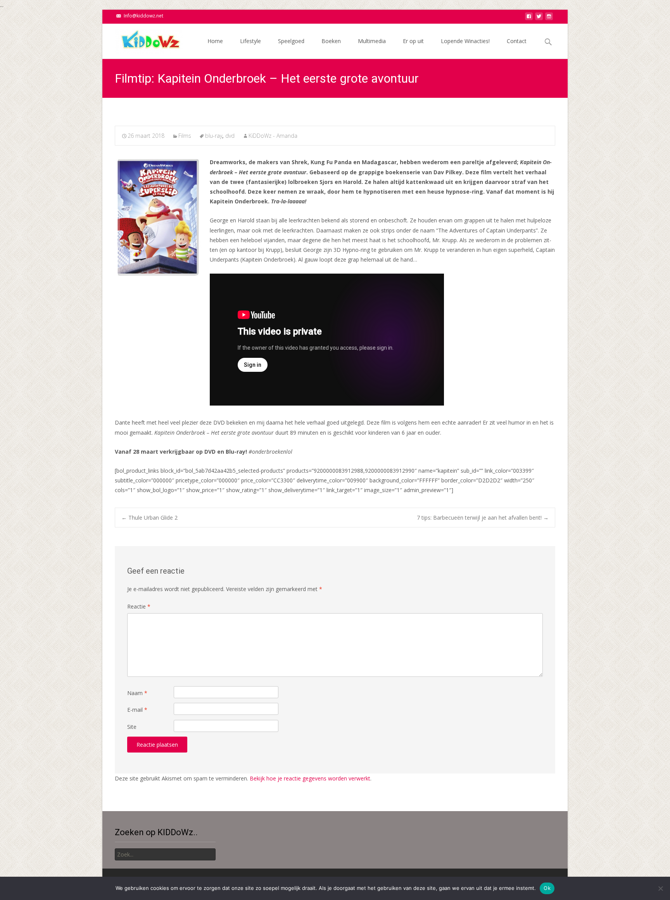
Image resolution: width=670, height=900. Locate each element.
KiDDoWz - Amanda (273, 135)
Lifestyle (250, 41)
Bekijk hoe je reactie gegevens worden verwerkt (310, 778)
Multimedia (372, 41)
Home (215, 41)
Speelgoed (291, 41)
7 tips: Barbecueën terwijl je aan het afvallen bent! (483, 517)
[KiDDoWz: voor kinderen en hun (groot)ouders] (142, 39)
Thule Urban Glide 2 (149, 517)
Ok (547, 888)
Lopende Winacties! (465, 41)
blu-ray (213, 135)
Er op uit (413, 41)
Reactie (138, 606)
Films (184, 135)
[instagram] (549, 18)
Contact (517, 41)
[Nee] (660, 888)
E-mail (137, 709)
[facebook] (529, 18)
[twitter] (539, 18)
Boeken (331, 41)
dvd (230, 135)
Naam (137, 693)
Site (131, 726)
